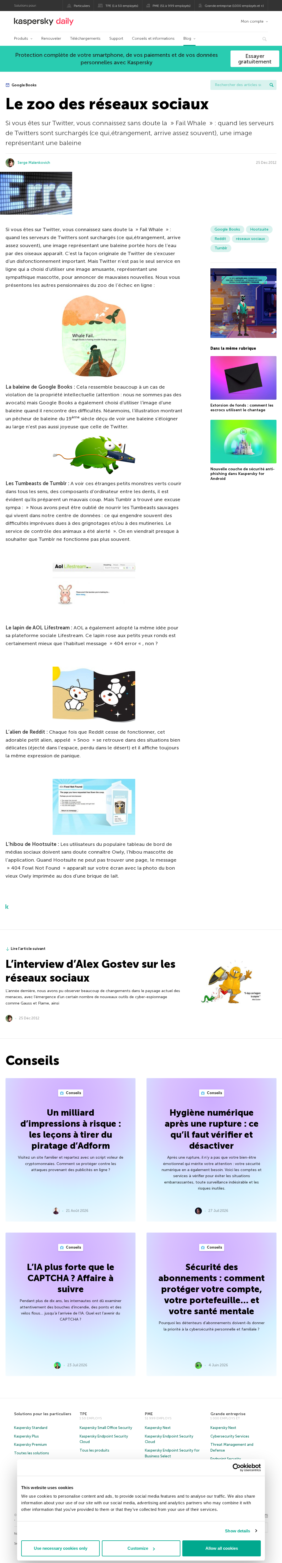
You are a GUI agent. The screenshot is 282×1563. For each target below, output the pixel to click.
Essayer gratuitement (255, 59)
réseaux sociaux (250, 238)
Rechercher (271, 85)
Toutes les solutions (31, 1453)
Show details (237, 1531)
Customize (138, 1548)
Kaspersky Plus (26, 1436)
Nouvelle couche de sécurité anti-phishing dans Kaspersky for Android (242, 474)
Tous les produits (94, 1450)
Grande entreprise (227, 1414)
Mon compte (252, 21)
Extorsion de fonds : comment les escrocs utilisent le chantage (241, 408)
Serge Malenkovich (34, 163)
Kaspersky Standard (30, 1428)
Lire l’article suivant (28, 949)
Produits (21, 38)
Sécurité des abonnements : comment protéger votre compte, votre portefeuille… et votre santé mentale (211, 1289)
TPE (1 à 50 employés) (121, 6)
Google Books (24, 85)
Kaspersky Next (158, 1428)
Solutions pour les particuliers (42, 1414)
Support (116, 38)
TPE (83, 1414)
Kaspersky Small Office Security (106, 1428)
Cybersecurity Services (229, 1436)
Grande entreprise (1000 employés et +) (234, 6)
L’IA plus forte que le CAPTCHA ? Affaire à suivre (70, 1278)
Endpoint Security (225, 1459)
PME (149, 1414)
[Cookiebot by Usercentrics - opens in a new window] (237, 1467)
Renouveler (51, 38)
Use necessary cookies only (60, 1548)
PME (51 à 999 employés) (172, 6)
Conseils (73, 1093)
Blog (187, 38)
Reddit (220, 238)
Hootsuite (259, 229)
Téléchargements (85, 38)
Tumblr (221, 248)
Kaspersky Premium (30, 1444)
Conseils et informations (153, 38)
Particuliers (82, 6)
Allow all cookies (221, 1548)
